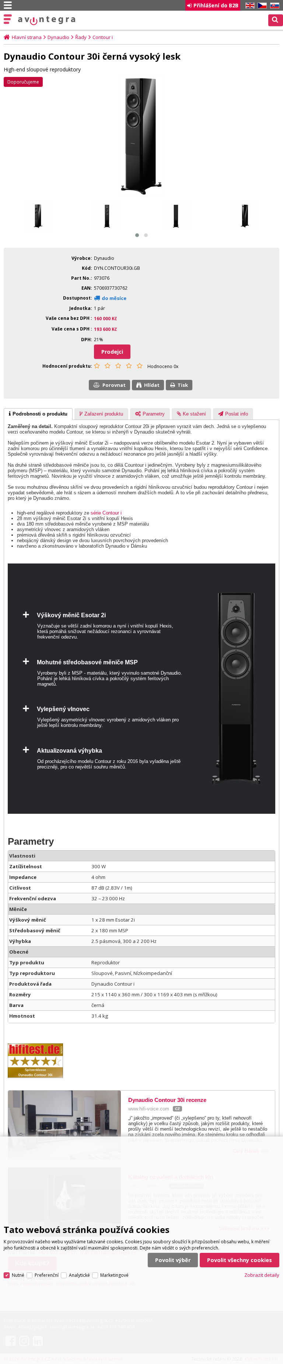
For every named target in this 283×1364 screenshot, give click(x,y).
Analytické (79, 1275)
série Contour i (106, 513)
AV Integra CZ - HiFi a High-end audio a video (46, 20)
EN (249, 5)
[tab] (38, 414)
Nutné (18, 1275)
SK (273, 5)
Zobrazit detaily (261, 1275)
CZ (261, 5)
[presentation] (38, 414)
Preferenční (47, 1275)
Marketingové (114, 1275)
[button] (137, 235)
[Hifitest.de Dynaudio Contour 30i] (39, 1076)
